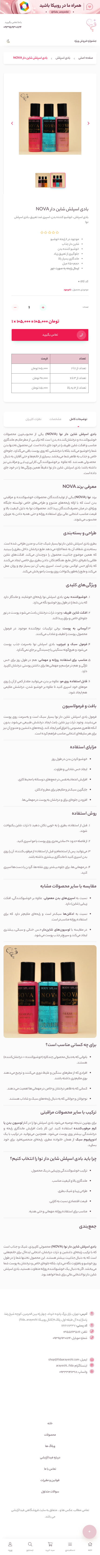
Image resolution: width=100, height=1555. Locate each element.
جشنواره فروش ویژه (85, 41)
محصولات (50, 1435)
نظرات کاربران (33, 419)
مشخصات (55, 419)
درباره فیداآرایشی (50, 1457)
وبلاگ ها (50, 1446)
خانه (50, 1423)
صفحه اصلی (85, 58)
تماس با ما (50, 1469)
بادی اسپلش (63, 58)
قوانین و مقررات (50, 1480)
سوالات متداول (50, 1491)
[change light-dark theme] (6, 39)
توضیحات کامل (78, 419)
